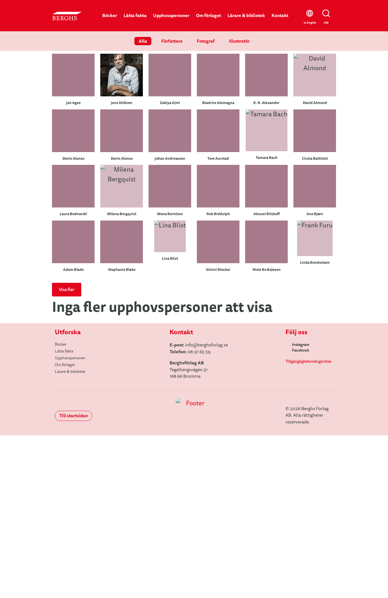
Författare (172, 41)
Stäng (346, 460)
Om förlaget (208, 15)
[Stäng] (346, 447)
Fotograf (206, 41)
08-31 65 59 (198, 352)
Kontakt (280, 15)
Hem (194, 483)
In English (310, 22)
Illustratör (239, 41)
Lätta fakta (135, 15)
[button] (66, 289)
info (189, 345)
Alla (143, 41)
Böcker (109, 15)
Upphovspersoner (171, 15)
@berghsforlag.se (210, 345)
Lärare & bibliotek (246, 15)
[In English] (309, 13)
